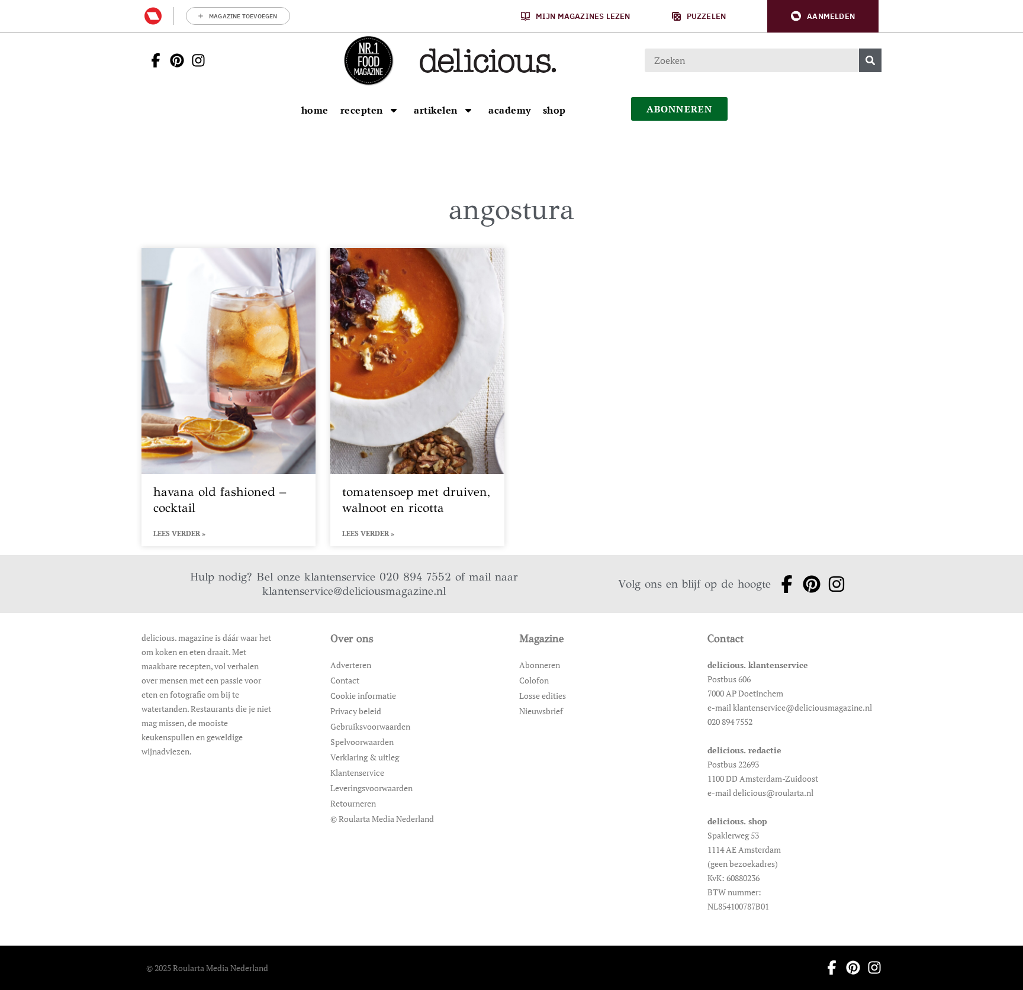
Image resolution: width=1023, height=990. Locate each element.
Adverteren (350, 664)
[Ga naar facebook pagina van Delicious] (152, 60)
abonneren (679, 108)
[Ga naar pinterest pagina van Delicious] (173, 60)
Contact (344, 680)
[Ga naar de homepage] (368, 60)
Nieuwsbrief (541, 711)
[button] (823, 16)
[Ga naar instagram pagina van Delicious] (194, 60)
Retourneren (353, 803)
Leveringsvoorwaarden (371, 788)
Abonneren (539, 664)
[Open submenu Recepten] (393, 110)
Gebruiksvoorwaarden (370, 726)
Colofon (534, 680)
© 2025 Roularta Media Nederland (207, 967)
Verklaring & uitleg (364, 757)
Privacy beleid (355, 711)
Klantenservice (357, 772)
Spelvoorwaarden (362, 741)
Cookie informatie (363, 695)
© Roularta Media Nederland (382, 818)
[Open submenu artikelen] (468, 110)
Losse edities (542, 695)
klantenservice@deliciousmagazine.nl (354, 591)
